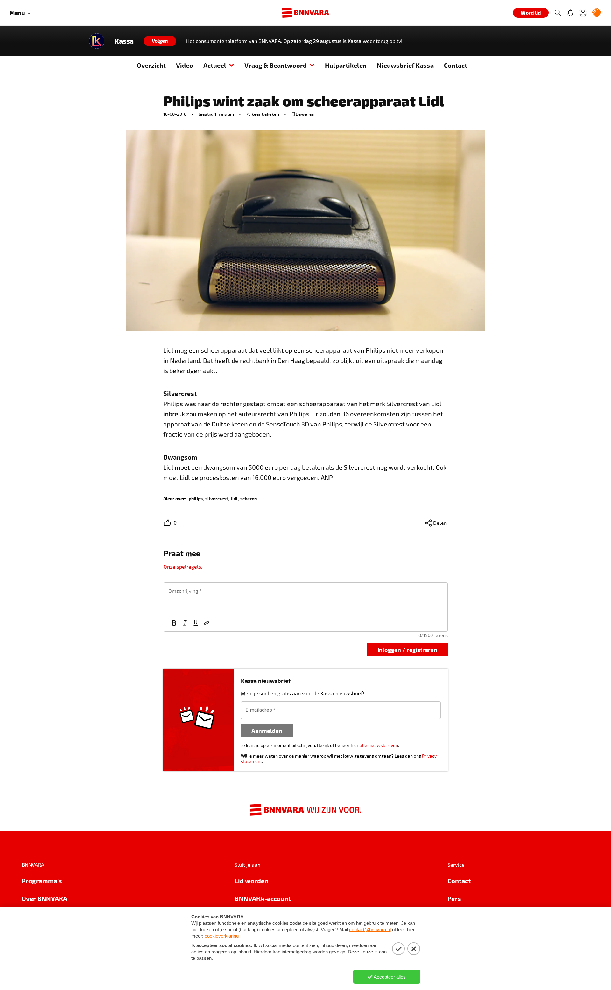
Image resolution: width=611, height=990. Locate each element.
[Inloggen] (583, 13)
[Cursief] (185, 624)
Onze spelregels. (183, 567)
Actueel (214, 65)
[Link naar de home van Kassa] (96, 41)
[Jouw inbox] (570, 12)
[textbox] (305, 599)
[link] (196, 498)
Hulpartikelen (346, 65)
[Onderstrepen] (196, 624)
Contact (455, 65)
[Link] (206, 624)
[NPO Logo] (596, 13)
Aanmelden (266, 730)
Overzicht (151, 65)
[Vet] (174, 624)
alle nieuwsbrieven (379, 745)
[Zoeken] (557, 13)
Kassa (124, 41)
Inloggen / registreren (407, 649)
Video (184, 65)
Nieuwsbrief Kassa (405, 65)
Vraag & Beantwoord (275, 65)
